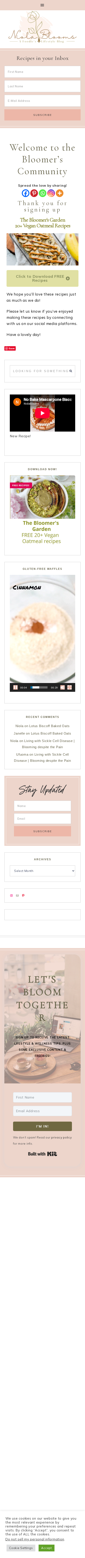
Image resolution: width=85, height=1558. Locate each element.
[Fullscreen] (69, 687)
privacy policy (61, 1137)
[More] (59, 193)
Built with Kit (42, 1154)
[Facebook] (25, 193)
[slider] (39, 687)
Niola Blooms (42, 26)
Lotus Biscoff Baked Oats (49, 726)
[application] (42, 633)
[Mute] (62, 687)
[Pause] (15, 687)
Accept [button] (46, 1548)
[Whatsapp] (42, 193)
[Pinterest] (34, 193)
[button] (42, 5)
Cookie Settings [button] (21, 1548)
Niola (19, 726)
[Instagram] (51, 193)
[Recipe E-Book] (42, 510)
